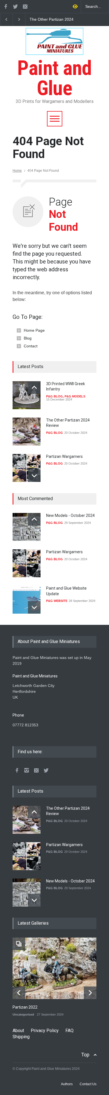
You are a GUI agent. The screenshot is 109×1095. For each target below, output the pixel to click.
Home (17, 171)
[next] (34, 475)
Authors (67, 1084)
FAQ (69, 1030)
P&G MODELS (75, 396)
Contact (30, 346)
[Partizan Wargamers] (27, 468)
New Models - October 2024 (70, 515)
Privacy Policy (45, 1030)
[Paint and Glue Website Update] (27, 600)
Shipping (21, 1036)
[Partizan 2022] (54, 968)
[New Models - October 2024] (27, 527)
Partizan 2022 (25, 1007)
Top (85, 1055)
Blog (28, 338)
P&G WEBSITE (56, 600)
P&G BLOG (54, 396)
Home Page (34, 330)
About (18, 1030)
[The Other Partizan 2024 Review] (27, 432)
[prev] (34, 387)
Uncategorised (23, 1014)
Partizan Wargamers (64, 456)
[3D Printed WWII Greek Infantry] (27, 395)
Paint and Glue (54, 78)
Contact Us (88, 1084)
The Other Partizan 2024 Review (52, 19)
